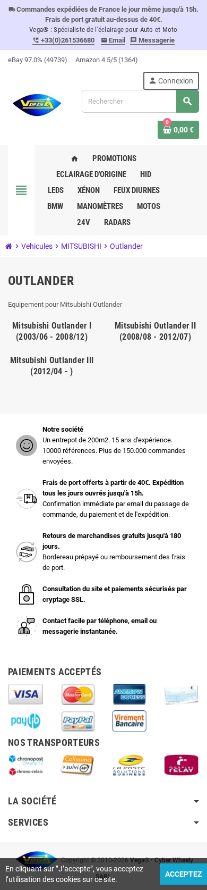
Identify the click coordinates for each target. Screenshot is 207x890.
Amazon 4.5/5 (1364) (106, 60)
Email (113, 40)
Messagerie (152, 40)
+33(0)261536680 (63, 40)
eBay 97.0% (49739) (37, 60)
